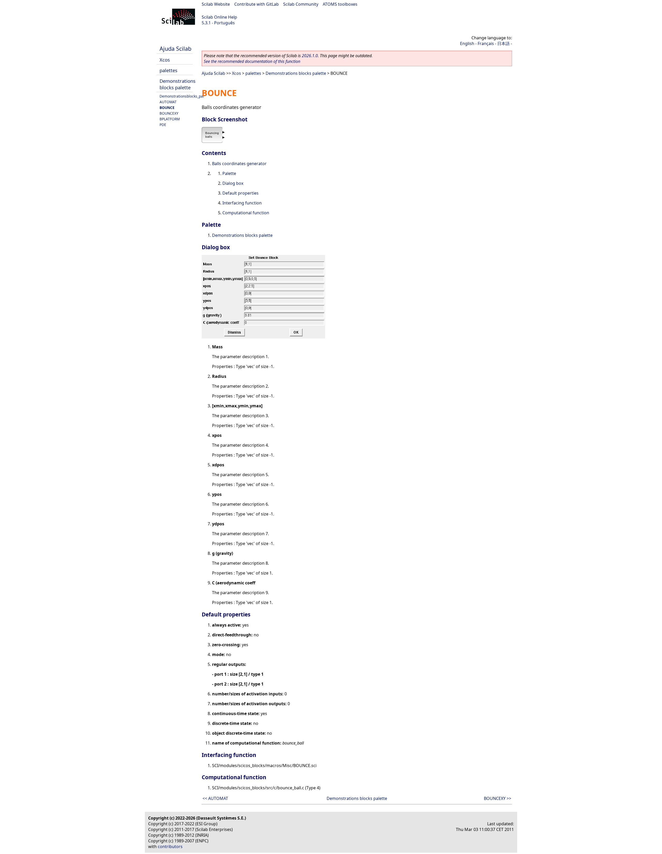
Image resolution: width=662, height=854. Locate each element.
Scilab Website (216, 4)
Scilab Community (300, 4)
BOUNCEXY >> (497, 798)
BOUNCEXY (169, 113)
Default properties (240, 193)
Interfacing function (242, 203)
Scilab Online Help (219, 17)
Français (486, 43)
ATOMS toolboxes (340, 4)
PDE (163, 124)
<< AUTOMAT (215, 798)
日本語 (503, 43)
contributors (170, 846)
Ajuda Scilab (175, 48)
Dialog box (232, 183)
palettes (168, 70)
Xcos (165, 59)
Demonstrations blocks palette (177, 84)
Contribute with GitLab (256, 4)
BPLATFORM (170, 118)
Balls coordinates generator (239, 163)
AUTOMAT (168, 101)
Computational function (245, 213)
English (467, 43)
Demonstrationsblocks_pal (182, 96)
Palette (229, 173)
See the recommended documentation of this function (252, 61)
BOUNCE (167, 107)
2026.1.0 (310, 55)
